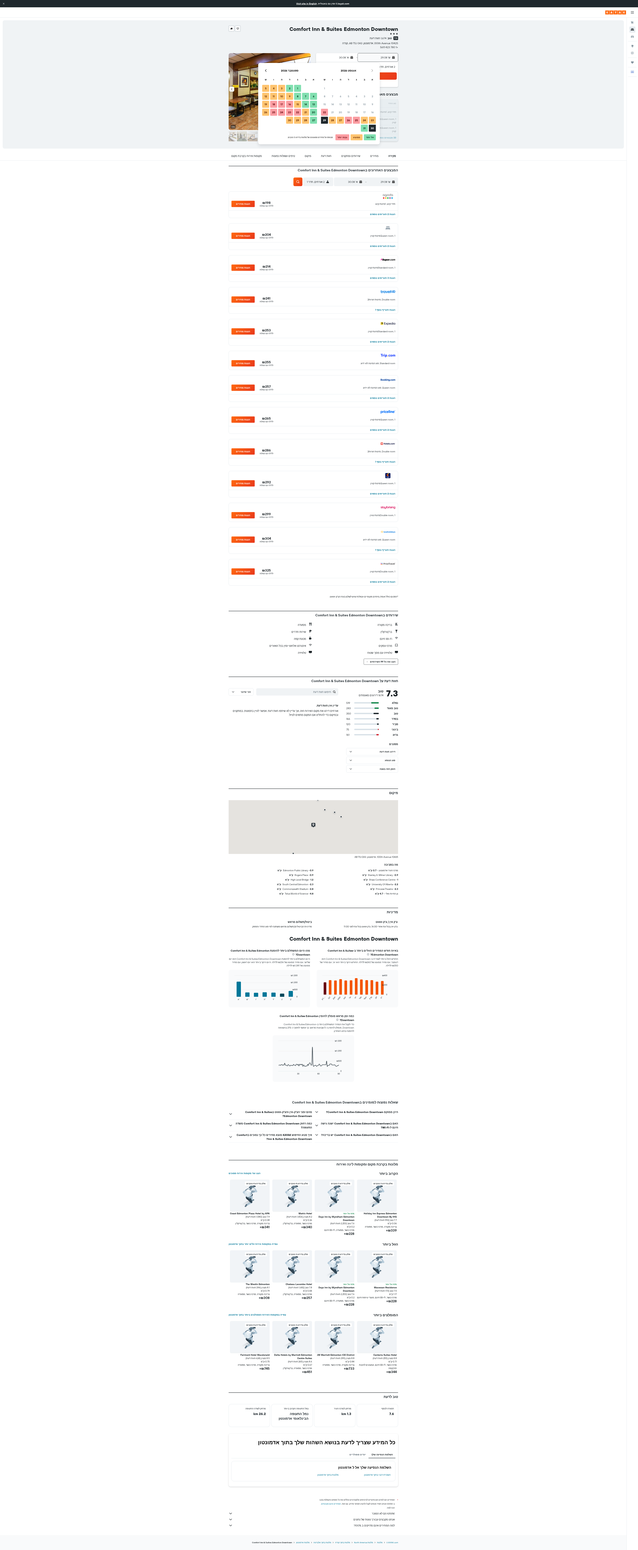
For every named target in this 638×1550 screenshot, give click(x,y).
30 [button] (372, 128)
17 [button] (364, 112)
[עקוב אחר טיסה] (632, 53)
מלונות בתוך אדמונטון (328, 1474)
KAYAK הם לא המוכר (383, 1513)
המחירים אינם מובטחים (331, 1504)
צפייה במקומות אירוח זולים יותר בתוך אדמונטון (253, 1243)
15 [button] (324, 104)
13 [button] (340, 104)
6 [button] (340, 96)
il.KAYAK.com (392, 1542)
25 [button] (356, 120)
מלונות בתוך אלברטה (322, 1542)
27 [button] (340, 120)
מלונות (379, 1542)
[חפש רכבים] (632, 36)
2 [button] (372, 96)
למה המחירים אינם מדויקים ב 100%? (374, 1525)
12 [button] (348, 104)
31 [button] (364, 128)
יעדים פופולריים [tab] (357, 1454)
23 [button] (372, 120)
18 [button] (356, 112)
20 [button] (340, 112)
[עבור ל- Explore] (632, 46)
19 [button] (348, 112)
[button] (3, 3)
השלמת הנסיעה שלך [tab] (382, 1454)
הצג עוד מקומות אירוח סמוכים (244, 1173)
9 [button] (372, 104)
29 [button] (324, 120)
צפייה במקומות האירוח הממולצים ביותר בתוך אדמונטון (257, 1314)
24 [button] (364, 120)
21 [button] (332, 112)
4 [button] (356, 96)
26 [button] (348, 120)
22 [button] (324, 112)
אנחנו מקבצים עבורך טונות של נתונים (374, 1519)
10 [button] (364, 104)
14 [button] (332, 104)
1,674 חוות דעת (378, 38)
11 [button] (356, 104)
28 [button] (332, 120)
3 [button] (364, 96)
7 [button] (332, 96)
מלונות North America (363, 1542)
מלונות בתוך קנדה (342, 1542)
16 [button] (372, 112)
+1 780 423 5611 (389, 47)
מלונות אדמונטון (303, 1542)
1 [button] (324, 88)
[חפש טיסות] (632, 22)
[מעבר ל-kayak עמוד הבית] (615, 12)
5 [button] (348, 96)
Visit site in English (306, 3)
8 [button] (324, 96)
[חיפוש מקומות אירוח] (632, 29)
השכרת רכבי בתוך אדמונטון (377, 1474)
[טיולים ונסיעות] (632, 62)
